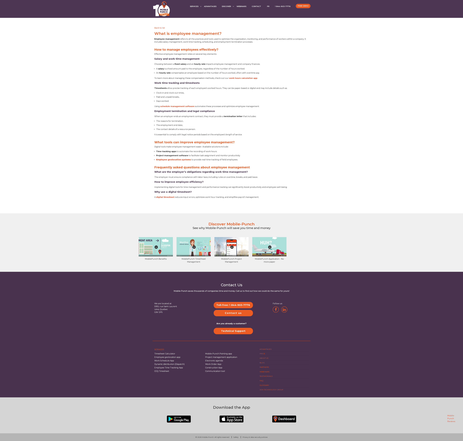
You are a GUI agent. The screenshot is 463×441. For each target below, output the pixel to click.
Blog (262, 363)
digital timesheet (165, 197)
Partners (264, 367)
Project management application (221, 357)
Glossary (264, 385)
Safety (235, 437)
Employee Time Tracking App (168, 368)
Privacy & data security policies (255, 437)
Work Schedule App (164, 361)
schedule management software (177, 106)
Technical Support (233, 331)
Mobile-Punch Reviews (451, 418)
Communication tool (215, 371)
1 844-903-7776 (283, 6)
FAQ (261, 381)
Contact (256, 6)
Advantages (210, 6)
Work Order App (213, 364)
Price (262, 354)
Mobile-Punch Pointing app (218, 354)
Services (194, 6)
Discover (226, 6)
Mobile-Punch (208, 437)
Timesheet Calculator (164, 354)
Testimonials (266, 376)
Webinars (241, 6)
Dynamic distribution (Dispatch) (169, 364)
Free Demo (303, 6)
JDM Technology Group (271, 390)
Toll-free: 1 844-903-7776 (233, 305)
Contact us (233, 313)
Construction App (213, 368)
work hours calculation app (243, 78)
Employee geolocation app (167, 357)
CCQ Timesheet (161, 371)
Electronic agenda (214, 361)
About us (264, 358)
